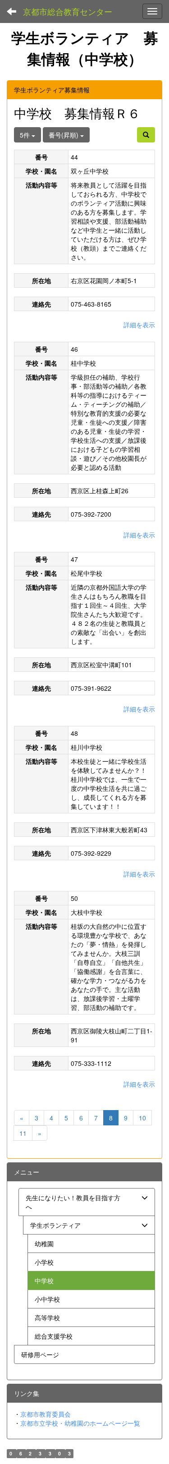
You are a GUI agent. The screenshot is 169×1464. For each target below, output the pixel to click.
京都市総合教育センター (67, 11)
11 (23, 1133)
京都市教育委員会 (45, 1413)
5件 (26, 134)
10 (142, 1117)
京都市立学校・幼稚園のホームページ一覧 (80, 1422)
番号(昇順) (64, 134)
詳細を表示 (139, 324)
